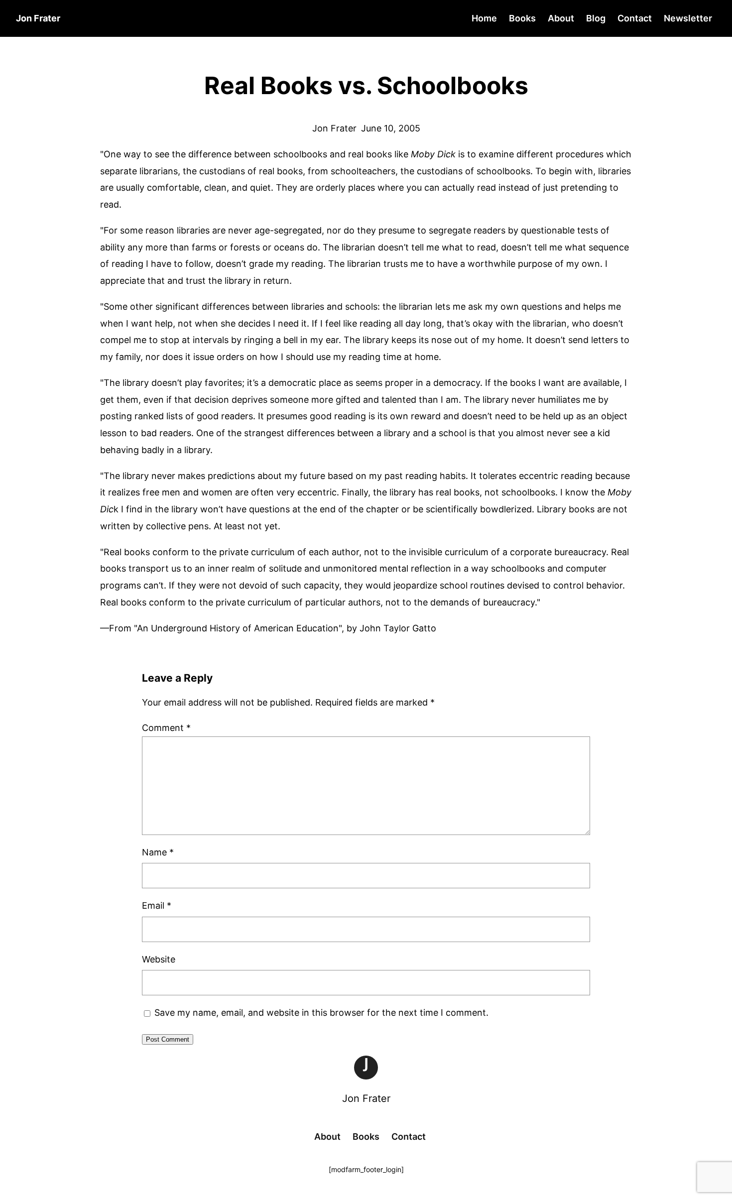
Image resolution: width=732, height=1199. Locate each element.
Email (156, 905)
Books (522, 18)
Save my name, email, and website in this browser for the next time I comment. (321, 1012)
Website (158, 959)
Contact (634, 18)
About (561, 18)
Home (484, 18)
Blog (596, 18)
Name (158, 852)
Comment (166, 727)
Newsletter (688, 18)
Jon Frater (366, 1098)
